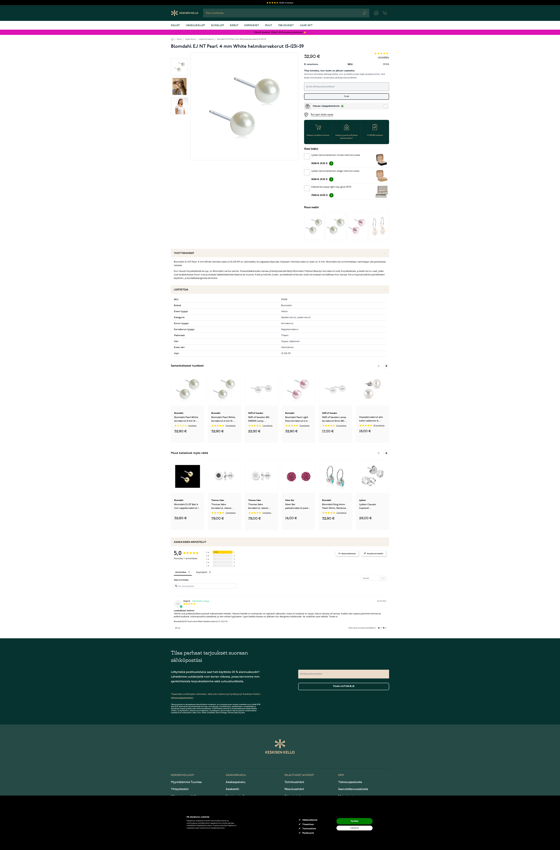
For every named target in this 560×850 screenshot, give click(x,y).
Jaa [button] (178, 628)
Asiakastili (232, 789)
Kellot (175, 25)
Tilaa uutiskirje (344, 686)
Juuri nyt (306, 25)
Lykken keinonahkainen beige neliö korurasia (335, 171)
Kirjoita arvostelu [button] (375, 553)
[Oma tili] (376, 13)
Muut (268, 25)
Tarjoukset (286, 25)
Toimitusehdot (294, 782)
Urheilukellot (195, 25)
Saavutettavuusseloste (353, 789)
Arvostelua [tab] (180, 572)
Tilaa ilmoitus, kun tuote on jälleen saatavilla (329, 71)
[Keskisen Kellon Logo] (184, 13)
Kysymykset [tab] (201, 572)
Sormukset (251, 25)
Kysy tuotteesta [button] (349, 553)
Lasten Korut (190, 39)
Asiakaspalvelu (235, 782)
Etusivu (172, 39)
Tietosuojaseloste (350, 782)
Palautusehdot (294, 789)
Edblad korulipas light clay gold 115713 (331, 187)
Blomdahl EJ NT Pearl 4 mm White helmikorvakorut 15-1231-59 (241, 39)
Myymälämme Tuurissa (186, 782)
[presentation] (305, 104)
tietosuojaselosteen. (182, 697)
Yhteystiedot (179, 789)
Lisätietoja (181, 289)
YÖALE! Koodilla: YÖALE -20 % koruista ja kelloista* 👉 (280, 32)
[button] (386, 366)
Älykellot (217, 25)
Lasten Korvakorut (206, 39)
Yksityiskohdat (184, 253)
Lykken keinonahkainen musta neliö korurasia (335, 155)
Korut (234, 25)
